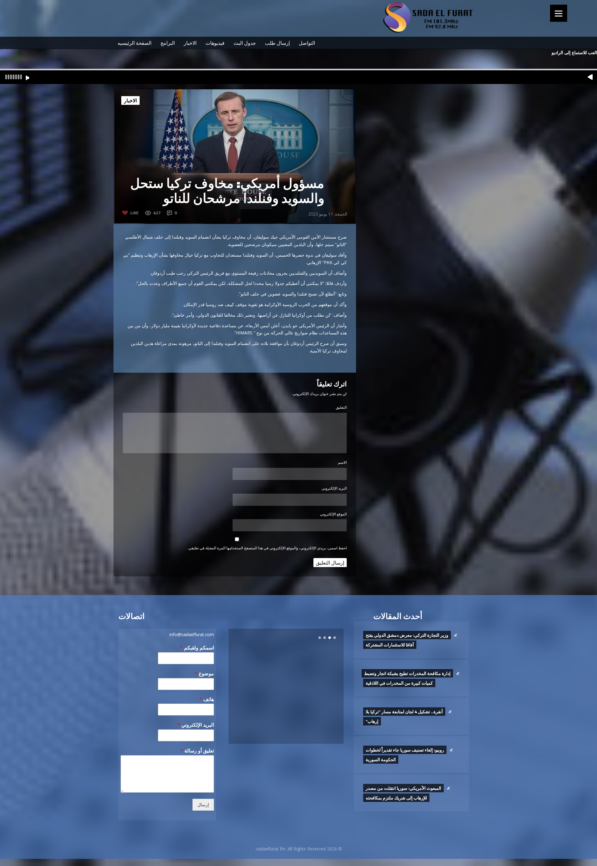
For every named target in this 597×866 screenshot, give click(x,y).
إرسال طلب (277, 43)
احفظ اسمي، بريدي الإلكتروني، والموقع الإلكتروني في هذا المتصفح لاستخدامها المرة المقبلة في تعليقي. (267, 548)
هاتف (206, 699)
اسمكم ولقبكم (197, 648)
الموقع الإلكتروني (333, 514)
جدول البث (245, 43)
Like (134, 212)
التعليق (341, 407)
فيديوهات (215, 43)
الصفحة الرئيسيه (134, 43)
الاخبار (190, 43)
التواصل (307, 43)
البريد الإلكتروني (334, 488)
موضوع (204, 673)
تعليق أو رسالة (197, 750)
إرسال (203, 804)
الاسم (342, 462)
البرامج (167, 43)
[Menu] (558, 13)
